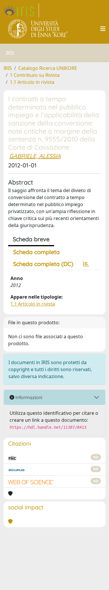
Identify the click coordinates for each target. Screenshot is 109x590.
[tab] (86, 264)
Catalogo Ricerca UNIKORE (47, 68)
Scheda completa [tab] (36, 252)
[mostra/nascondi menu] (103, 29)
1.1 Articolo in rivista (32, 82)
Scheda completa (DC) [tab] (43, 263)
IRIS (7, 68)
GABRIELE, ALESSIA (35, 156)
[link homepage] (21, 10)
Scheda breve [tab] (31, 239)
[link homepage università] (38, 28)
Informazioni (28, 397)
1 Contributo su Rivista (35, 75)
